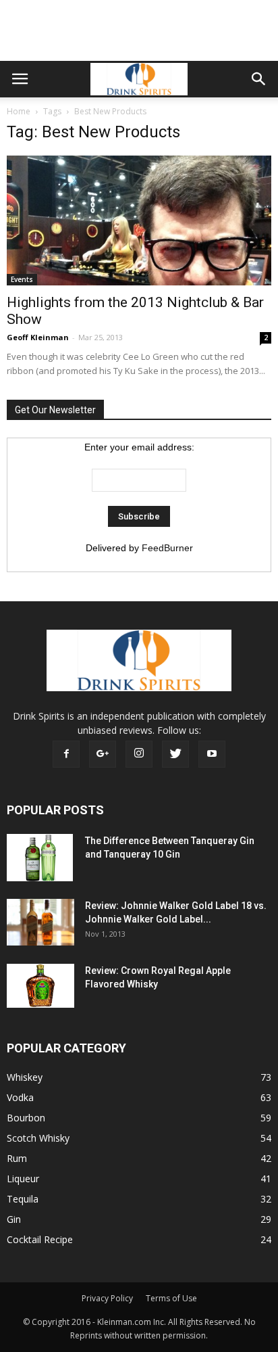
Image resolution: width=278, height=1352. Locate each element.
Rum (17, 1158)
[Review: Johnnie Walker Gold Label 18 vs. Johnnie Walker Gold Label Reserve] (40, 922)
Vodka (20, 1097)
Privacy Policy (107, 1298)
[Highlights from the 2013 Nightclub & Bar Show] (139, 220)
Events (22, 279)
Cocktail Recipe (40, 1239)
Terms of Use (171, 1298)
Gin (14, 1219)
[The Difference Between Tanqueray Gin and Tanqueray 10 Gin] (40, 857)
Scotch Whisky (38, 1138)
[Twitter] (175, 754)
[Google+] (102, 754)
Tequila (22, 1198)
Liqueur (23, 1178)
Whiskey (25, 1077)
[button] (259, 79)
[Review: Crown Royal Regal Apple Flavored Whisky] (40, 986)
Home (18, 111)
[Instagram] (139, 754)
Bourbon (26, 1117)
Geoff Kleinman (38, 337)
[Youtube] (211, 754)
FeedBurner (167, 547)
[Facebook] (66, 754)
